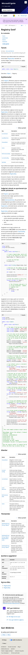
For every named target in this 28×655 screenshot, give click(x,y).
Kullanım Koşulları (19, 651)
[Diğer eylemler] (25, 25)
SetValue (12, 200)
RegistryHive (7, 585)
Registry (6, 80)
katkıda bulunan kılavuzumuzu (11, 603)
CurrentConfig (5, 158)
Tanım (3, 36)
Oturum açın (24, 15)
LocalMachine (5, 138)
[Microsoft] (14, 16)
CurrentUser (5, 133)
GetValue (7, 200)
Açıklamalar (5, 38)
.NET (6, 25)
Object (9, 73)
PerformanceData (6, 153)
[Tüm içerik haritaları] (2, 25)
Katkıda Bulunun (5, 649)
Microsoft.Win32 (10, 51)
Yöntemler (4, 41)
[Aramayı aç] (18, 15)
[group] (14, 271)
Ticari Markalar (4, 653)
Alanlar (4, 39)
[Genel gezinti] (1, 15)
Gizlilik (12, 649)
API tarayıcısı (12, 25)
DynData (4, 162)
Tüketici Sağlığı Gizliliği (6, 651)
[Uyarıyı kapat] (26, 2)
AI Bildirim (3, 646)
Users (3, 148)
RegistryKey (11, 58)
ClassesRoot (5, 142)
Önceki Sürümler (12, 646)
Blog (19, 646)
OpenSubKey (21, 231)
